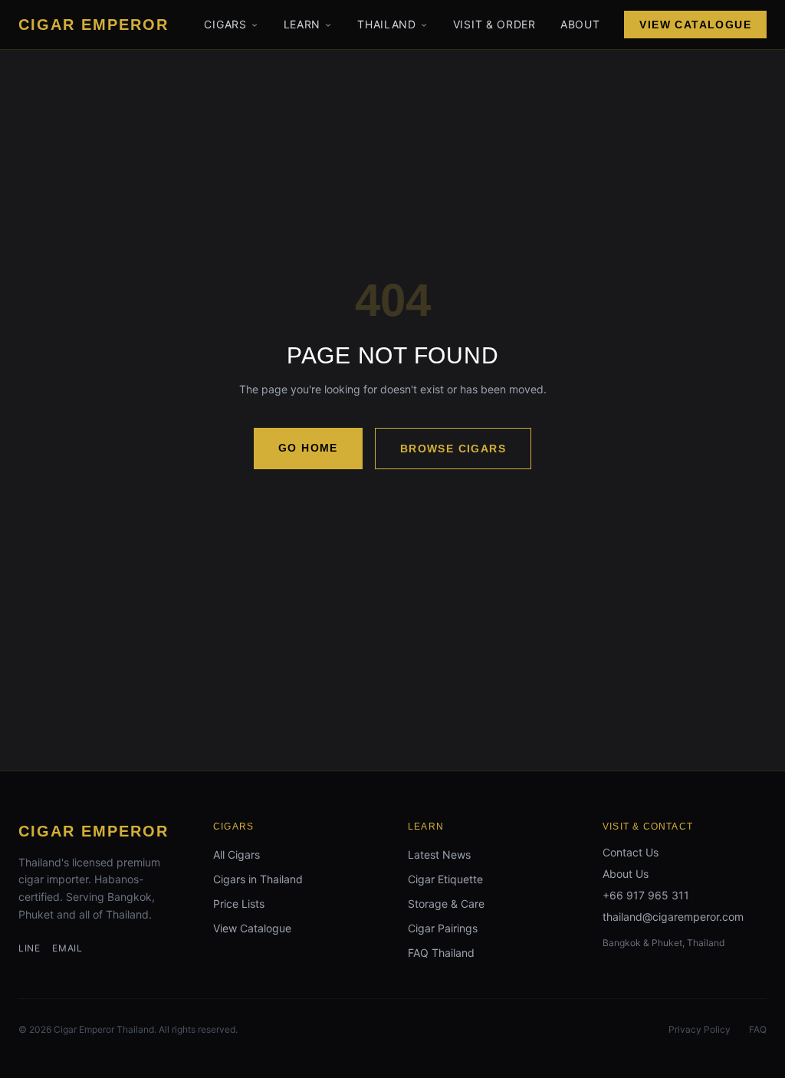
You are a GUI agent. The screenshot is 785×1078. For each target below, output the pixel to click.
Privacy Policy (699, 1029)
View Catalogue (695, 24)
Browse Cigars (453, 448)
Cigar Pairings (443, 928)
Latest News (439, 854)
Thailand (386, 24)
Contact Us (631, 852)
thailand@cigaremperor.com (673, 916)
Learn (302, 24)
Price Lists (238, 903)
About (580, 24)
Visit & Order (494, 24)
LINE (29, 948)
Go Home (308, 448)
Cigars (225, 24)
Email (67, 948)
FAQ (758, 1029)
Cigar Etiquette (445, 879)
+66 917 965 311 (646, 895)
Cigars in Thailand (258, 879)
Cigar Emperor (93, 831)
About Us (626, 873)
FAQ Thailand (441, 952)
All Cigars (236, 854)
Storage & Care (446, 903)
